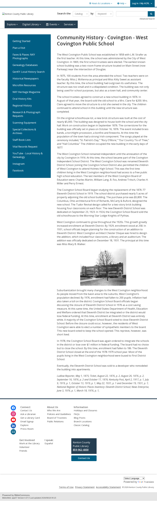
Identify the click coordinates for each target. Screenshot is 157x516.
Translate (149, 481)
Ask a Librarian (28, 414)
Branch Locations (83, 421)
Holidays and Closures (85, 410)
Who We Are (53, 410)
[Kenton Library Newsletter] (13, 431)
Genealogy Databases (25, 65)
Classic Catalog (81, 425)
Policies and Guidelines (59, 414)
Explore (24, 425)
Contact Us (26, 410)
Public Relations (55, 421)
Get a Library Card (30, 417)
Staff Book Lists (22, 140)
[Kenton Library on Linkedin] (13, 425)
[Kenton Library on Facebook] (13, 407)
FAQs (77, 414)
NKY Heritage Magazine (26, 92)
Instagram (19, 163)
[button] (100, 3)
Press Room (27, 428)
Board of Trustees (57, 417)
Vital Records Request (25, 146)
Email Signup (27, 421)
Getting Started (21, 41)
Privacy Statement (85, 487)
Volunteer (24, 447)
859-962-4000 (80, 449)
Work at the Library (29, 443)
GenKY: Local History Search (29, 71)
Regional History (22, 105)
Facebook (18, 170)
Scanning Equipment (24, 122)
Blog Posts (79, 417)
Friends (23, 450)
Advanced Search (147, 18)
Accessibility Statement (108, 487)
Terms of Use (66, 487)
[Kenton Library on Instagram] (13, 413)
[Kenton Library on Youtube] (13, 419)
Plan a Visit (19, 48)
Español (49, 443)
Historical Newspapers (26, 78)
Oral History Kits (22, 98)
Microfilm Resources (24, 85)
